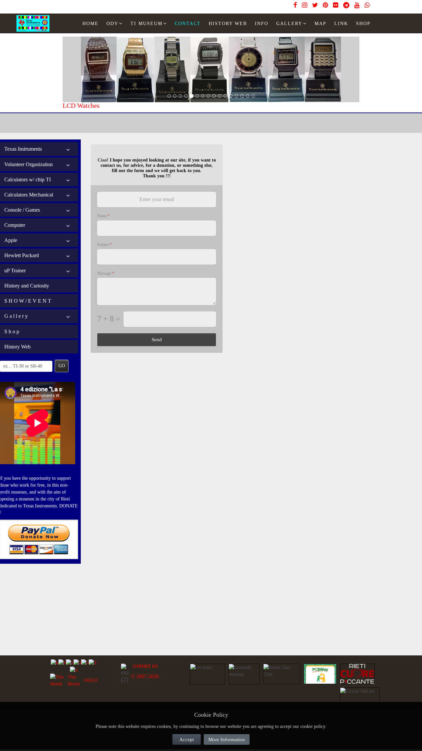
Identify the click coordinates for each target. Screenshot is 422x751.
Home (90, 23)
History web (228, 23)
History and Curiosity (26, 285)
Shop (363, 23)
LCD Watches (81, 105)
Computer (14, 225)
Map (320, 23)
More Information (226, 739)
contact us (145, 665)
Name (103, 216)
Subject (104, 244)
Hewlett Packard (21, 255)
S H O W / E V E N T (27, 301)
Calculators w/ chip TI (27, 179)
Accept (186, 739)
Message (105, 273)
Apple (10, 240)
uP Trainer (15, 270)
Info (261, 23)
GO (61, 365)
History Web (17, 346)
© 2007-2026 (145, 676)
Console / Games (22, 210)
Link (341, 23)
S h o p (11, 331)
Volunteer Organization (28, 164)
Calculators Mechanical (28, 194)
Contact (188, 23)
